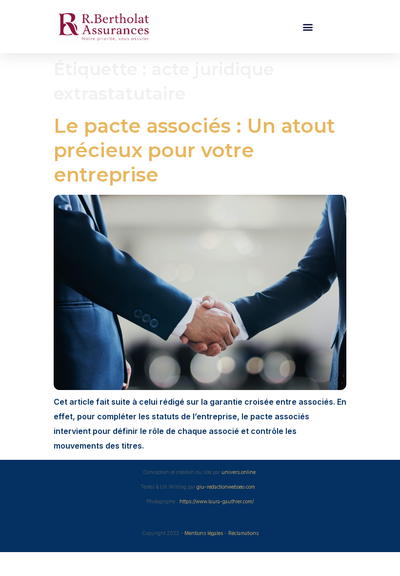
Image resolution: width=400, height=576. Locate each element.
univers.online (238, 472)
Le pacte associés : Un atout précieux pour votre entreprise (194, 150)
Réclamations (243, 533)
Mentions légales (203, 533)
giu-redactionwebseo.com (227, 487)
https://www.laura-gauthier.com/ (217, 501)
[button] (308, 27)
